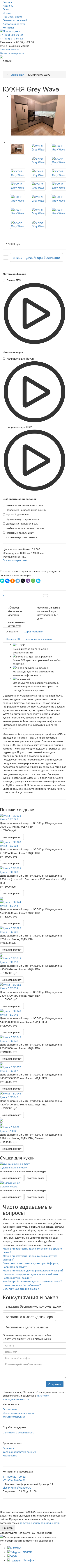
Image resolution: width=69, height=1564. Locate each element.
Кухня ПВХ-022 (9, 932)
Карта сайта (10, 1455)
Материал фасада (14, 274)
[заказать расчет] (6, 257)
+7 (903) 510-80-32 (11, 38)
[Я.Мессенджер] (2, 581)
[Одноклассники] (12, 581)
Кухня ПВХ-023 (9, 872)
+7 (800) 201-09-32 (11, 35)
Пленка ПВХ (17, 74)
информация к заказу (39, 639)
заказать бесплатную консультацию (33, 1306)
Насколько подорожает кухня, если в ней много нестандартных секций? (31, 1275)
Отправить (54, 1384)
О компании (10, 1409)
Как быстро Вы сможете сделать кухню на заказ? (32, 1281)
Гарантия (8, 1448)
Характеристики (33, 631)
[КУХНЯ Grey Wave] (38, 115)
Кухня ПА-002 (8, 1131)
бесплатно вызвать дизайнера (29, 1316)
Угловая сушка (8, 1186)
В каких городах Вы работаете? (22, 1285)
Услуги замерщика (14, 1416)
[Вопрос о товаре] (45, 595)
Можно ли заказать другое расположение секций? (33, 1270)
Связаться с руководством (18, 1432)
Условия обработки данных (19, 1452)
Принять (7, 1527)
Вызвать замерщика (12, 53)
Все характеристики (15, 560)
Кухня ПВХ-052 (9, 988)
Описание (12, 631)
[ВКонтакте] (7, 581)
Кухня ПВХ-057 (9, 1071)
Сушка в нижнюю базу (13, 1167)
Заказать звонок (9, 49)
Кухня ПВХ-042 (9, 1041)
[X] (23, 581)
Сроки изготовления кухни (18, 1413)
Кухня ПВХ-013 (9, 962)
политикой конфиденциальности (26, 1397)
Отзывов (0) (13, 639)
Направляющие (13, 352)
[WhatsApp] (33, 581)
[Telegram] (17, 581)
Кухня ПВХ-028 (9, 845)
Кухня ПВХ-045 (9, 1097)
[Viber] (28, 581)
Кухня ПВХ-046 (9, 1014)
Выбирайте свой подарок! (20, 499)
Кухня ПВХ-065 (9, 819)
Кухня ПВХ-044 (9, 905)
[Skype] (38, 581)
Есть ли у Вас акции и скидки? (21, 1288)
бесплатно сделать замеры (27, 1327)
